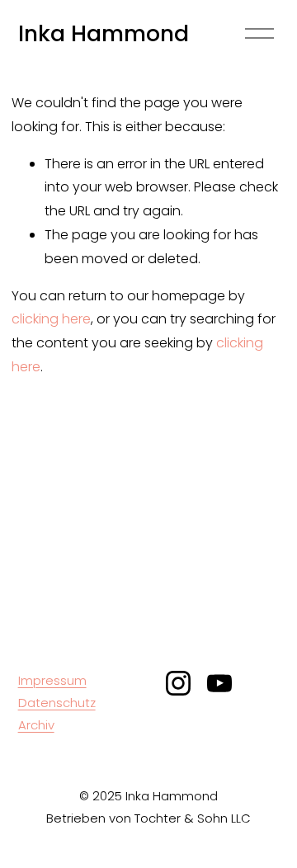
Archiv (36, 725)
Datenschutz (57, 702)
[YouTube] (219, 683)
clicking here (51, 318)
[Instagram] (178, 683)
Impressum (52, 680)
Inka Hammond (103, 33)
